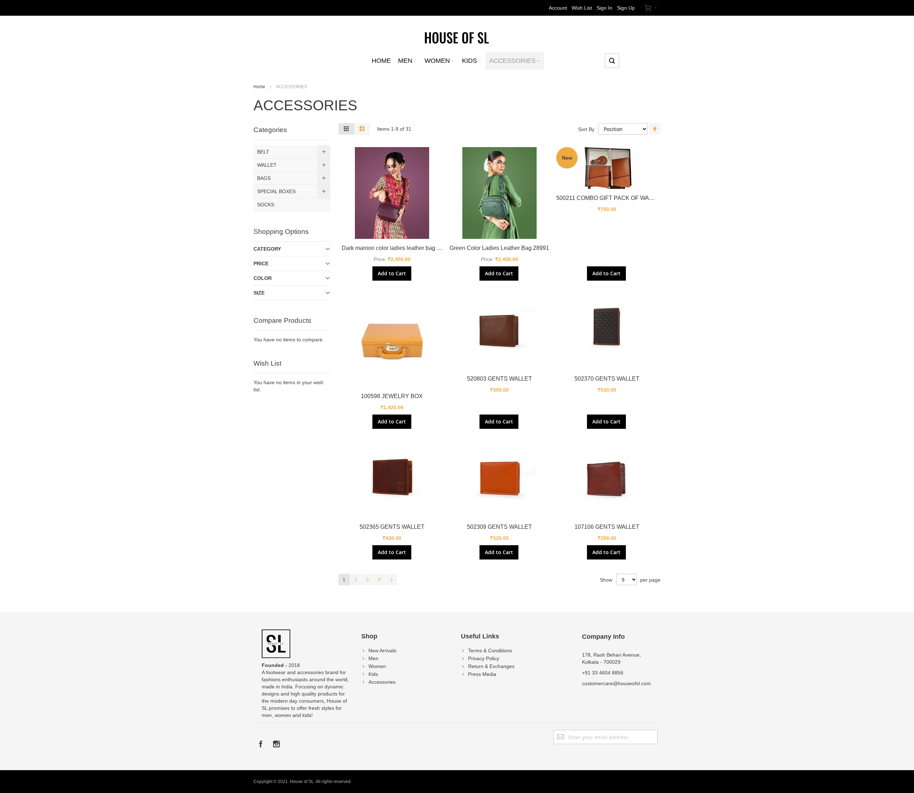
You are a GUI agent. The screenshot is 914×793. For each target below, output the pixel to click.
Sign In (604, 8)
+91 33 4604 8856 (602, 673)
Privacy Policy (483, 658)
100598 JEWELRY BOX (392, 396)
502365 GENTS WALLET (392, 527)
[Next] (391, 579)
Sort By (586, 129)
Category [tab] (267, 249)
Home (259, 86)
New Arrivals (382, 650)
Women (377, 666)
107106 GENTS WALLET (606, 527)
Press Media (482, 674)
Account (558, 8)
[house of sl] (457, 37)
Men (373, 658)
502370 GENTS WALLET (606, 379)
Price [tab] (260, 263)
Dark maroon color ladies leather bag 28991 (397, 248)
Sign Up (626, 8)
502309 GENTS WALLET (499, 527)
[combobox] (612, 61)
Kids (373, 674)
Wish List (582, 8)
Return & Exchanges (491, 666)
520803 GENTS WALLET (499, 379)
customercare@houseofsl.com (616, 683)
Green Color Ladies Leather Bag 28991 (499, 248)
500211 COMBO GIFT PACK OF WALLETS (611, 198)
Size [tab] (259, 293)
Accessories (382, 682)
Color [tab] (262, 278)
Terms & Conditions (490, 650)
